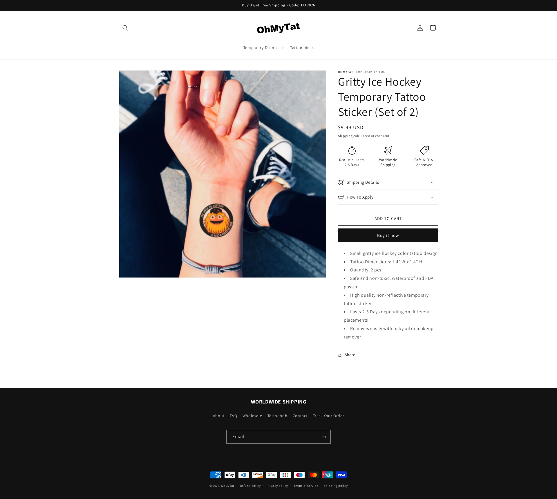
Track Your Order (328, 415)
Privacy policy (277, 485)
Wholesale (252, 415)
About (219, 415)
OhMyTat (227, 486)
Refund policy (250, 485)
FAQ (233, 415)
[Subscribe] (324, 437)
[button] (125, 27)
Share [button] (350, 354)
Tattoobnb (277, 415)
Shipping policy (336, 485)
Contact (300, 415)
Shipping (345, 136)
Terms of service (306, 485)
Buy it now (388, 235)
